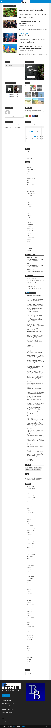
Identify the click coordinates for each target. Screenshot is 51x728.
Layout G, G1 (29, 206)
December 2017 (30, 600)
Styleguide (29, 246)
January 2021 (29, 556)
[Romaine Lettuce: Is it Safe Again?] (10, 12)
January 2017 (29, 620)
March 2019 (29, 574)
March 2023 (29, 525)
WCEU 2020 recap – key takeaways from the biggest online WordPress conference (35, 448)
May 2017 (29, 611)
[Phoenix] (41, 94)
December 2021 (30, 547)
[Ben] (35, 94)
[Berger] (35, 101)
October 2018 (30, 585)
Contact (28, 171)
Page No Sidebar (30, 237)
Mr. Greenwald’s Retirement (32, 280)
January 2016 (29, 639)
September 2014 (30, 666)
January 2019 (29, 578)
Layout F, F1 (29, 204)
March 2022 (29, 541)
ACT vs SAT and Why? (31, 288)
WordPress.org (30, 158)
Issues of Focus (6, 695)
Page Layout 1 (30, 222)
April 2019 (29, 571)
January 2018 (29, 598)
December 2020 (30, 558)
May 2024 (29, 508)
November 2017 (30, 602)
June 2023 (29, 519)
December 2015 (30, 641)
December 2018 (30, 580)
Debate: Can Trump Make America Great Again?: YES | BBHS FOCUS (35, 260)
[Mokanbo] (39, 88)
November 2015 (30, 644)
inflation (27, 469)
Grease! (42, 257)
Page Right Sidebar (31, 239)
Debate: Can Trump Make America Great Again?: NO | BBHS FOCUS (35, 266)
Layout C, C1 (29, 197)
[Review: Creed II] (10, 37)
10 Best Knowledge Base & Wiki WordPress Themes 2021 (33, 312)
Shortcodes (29, 243)
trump (32, 469)
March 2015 (29, 652)
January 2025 (29, 499)
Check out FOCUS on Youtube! (8, 703)
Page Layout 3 (30, 226)
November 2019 (30, 567)
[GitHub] (36, 116)
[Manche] (28, 94)
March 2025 (29, 495)
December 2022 (30, 528)
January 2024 (29, 514)
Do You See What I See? (38, 271)
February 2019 (30, 576)
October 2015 (30, 646)
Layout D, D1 (29, 200)
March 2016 (29, 635)
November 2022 (30, 530)
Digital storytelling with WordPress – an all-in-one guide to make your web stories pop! (35, 385)
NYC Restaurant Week (31, 282)
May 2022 (29, 539)
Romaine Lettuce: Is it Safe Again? (31, 10)
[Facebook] (33, 116)
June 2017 (29, 609)
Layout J (28, 213)
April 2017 (29, 613)
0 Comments (31, 12)
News (20, 8)
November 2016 (30, 622)
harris (40, 467)
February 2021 (30, 554)
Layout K (29, 215)
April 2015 (29, 650)
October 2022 (30, 532)
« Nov (26, 144)
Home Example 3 (30, 189)
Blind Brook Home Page (7, 714)
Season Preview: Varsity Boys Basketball (29, 23)
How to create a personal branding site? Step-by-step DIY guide (35, 416)
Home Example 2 (30, 187)
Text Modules (30, 248)
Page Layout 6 (30, 233)
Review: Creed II (25, 35)
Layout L (29, 217)
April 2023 (29, 523)
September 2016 (30, 626)
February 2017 (30, 617)
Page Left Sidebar (30, 235)
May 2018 (29, 589)
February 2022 (30, 543)
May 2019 (29, 569)
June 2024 (29, 506)
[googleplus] (30, 116)
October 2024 (30, 503)
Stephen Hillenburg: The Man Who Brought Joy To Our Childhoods (31, 48)
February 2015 (30, 655)
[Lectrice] (27, 86)
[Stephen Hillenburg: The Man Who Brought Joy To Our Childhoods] (10, 49)
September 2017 (30, 606)
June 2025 (29, 490)
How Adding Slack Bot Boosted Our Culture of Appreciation (34, 296)
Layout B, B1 (29, 195)
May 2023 (29, 521)
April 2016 (29, 633)
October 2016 (30, 624)
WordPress (23, 726)
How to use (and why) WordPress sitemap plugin (33, 349)
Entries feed (29, 153)
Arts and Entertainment (24, 33)
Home (28, 180)
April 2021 (29, 552)
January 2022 (29, 545)
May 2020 (29, 560)
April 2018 (29, 591)
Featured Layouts (30, 176)
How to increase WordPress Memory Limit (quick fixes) (34, 332)
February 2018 (30, 595)
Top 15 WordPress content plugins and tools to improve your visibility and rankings (35, 432)
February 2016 (30, 637)
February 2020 (30, 565)
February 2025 (30, 497)
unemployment (37, 469)
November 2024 (30, 501)
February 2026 (30, 488)
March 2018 (29, 593)
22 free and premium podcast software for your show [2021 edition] (35, 367)
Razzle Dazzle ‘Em (30, 278)
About (28, 165)
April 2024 (29, 510)
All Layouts (29, 167)
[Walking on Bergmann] (33, 88)
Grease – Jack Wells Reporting (33, 257)
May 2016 (29, 631)
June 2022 (29, 536)
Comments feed (30, 156)
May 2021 (29, 549)
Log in (28, 151)
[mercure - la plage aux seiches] (41, 101)
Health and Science (31, 178)
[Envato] (26, 116)
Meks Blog (32, 292)
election (35, 467)
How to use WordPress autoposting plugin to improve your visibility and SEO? (35, 400)
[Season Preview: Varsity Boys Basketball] (10, 24)
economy (31, 467)
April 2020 (29, 563)
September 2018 (30, 587)
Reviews (31, 33)
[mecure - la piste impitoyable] (28, 101)
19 (35, 136)
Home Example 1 (30, 184)
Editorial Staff (4, 721)
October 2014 (30, 663)
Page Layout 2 (30, 224)
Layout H (29, 208)
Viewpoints (29, 250)
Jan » (29, 144)
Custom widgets (30, 173)
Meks (14, 726)
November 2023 (30, 517)
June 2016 (29, 628)
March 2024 (29, 512)
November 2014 (30, 661)
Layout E (29, 202)
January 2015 (29, 657)
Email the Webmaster (6, 705)
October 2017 (30, 604)
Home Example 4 (30, 191)
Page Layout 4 (30, 228)
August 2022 (29, 534)
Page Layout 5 (30, 230)
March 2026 (29, 486)
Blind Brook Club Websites (7, 712)
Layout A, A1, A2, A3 (31, 193)
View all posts (14, 116)
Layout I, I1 (29, 211)
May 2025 (29, 493)
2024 (27, 467)
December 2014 (30, 659)
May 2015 (29, 648)
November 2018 (30, 582)
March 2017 (29, 615)
